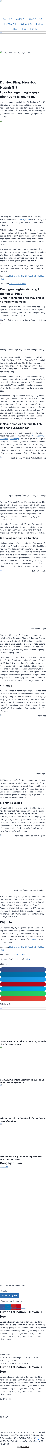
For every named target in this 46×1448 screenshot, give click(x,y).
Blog (24, 29)
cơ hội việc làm (23, 220)
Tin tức (3, 1422)
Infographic (5, 1428)
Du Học (39, 24)
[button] (23, 969)
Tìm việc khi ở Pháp (17, 284)
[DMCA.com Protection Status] (23, 1446)
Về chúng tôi (5, 1404)
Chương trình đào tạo (9, 1407)
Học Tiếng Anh (10, 24)
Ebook (2, 1425)
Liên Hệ (33, 29)
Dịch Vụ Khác (26, 24)
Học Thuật (13, 29)
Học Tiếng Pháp (36, 19)
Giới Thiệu (20, 19)
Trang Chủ (7, 19)
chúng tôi (33, 939)
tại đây (28, 959)
